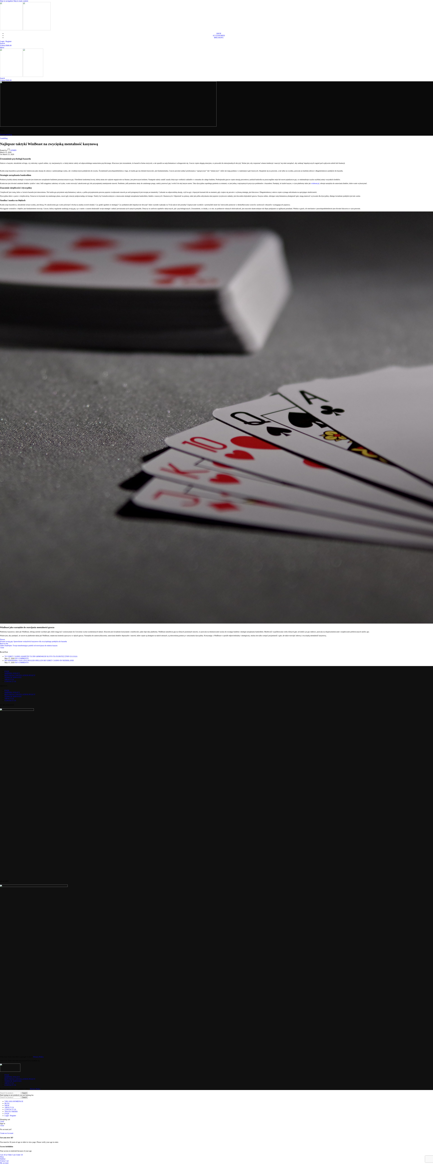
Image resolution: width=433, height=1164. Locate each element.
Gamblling (8, 135)
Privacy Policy (38, 1057)
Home (2, 135)
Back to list (4, 643)
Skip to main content (20, 1)
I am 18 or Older (6, 1155)
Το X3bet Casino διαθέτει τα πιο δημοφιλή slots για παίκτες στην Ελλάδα (41, 656)
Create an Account (6, 1133)
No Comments (22, 658)
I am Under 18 (17, 1155)
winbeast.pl (315, 183)
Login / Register (10, 1116)
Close (2, 648)
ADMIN (13, 150)
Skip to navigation (6, 1)
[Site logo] (11, 30)
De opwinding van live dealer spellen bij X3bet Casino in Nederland (39, 660)
